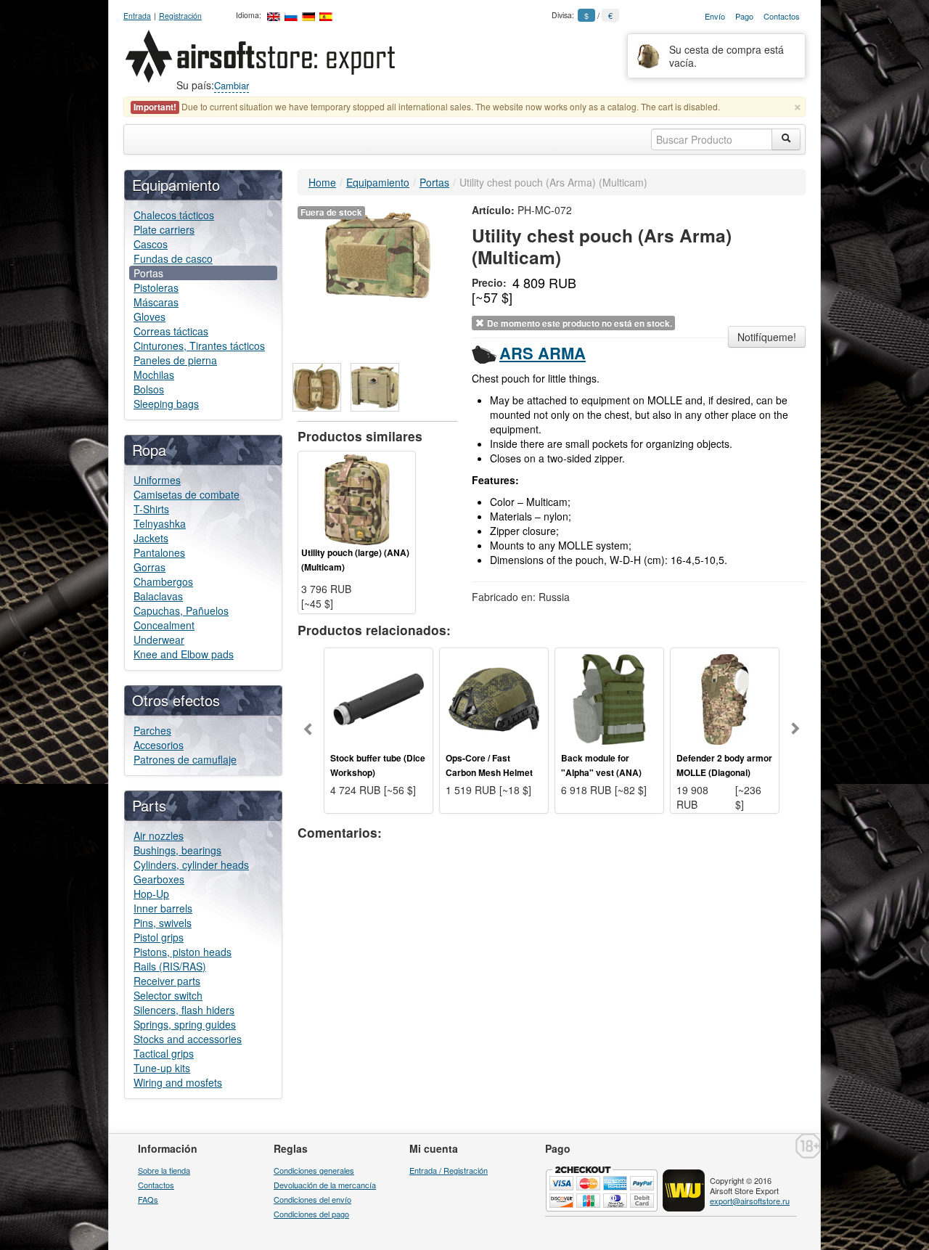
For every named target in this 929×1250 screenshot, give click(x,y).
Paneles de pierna (175, 360)
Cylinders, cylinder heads (191, 864)
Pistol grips (159, 937)
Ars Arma (542, 352)
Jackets (151, 538)
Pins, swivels (163, 922)
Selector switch (168, 995)
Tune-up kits (162, 1068)
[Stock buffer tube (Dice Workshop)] (378, 697)
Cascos (151, 244)
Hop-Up (151, 893)
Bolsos (149, 389)
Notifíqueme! (766, 337)
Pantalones (159, 552)
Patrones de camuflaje (185, 759)
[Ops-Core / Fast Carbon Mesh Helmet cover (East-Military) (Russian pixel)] (494, 697)
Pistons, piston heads (183, 951)
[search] (786, 139)
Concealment (164, 625)
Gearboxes (159, 879)
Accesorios (159, 745)
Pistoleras (156, 287)
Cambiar (231, 85)
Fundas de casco (173, 258)
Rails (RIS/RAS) (170, 966)
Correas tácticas (171, 331)
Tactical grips (164, 1053)
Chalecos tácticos (174, 215)
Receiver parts (167, 980)
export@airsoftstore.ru (750, 1200)
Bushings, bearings (177, 850)
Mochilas (154, 374)
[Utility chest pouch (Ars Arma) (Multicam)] (377, 253)
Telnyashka (160, 523)
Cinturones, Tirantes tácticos (199, 345)
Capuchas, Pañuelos (181, 610)
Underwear (159, 639)
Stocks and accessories (188, 1039)
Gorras (149, 567)
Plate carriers (164, 229)
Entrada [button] (137, 15)
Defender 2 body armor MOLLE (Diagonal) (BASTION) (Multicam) (724, 772)
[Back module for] (609, 697)
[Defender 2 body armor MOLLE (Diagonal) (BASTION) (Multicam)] (724, 697)
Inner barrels (163, 908)
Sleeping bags (166, 403)
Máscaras (156, 302)
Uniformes (157, 480)
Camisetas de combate (187, 494)
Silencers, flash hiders (184, 1009)
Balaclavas (158, 596)
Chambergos (163, 581)
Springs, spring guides (185, 1024)
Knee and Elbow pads (184, 654)
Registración (180, 15)
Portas (148, 273)
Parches (152, 730)
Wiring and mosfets (178, 1082)
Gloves (149, 316)
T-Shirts (151, 509)
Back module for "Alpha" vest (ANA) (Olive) (601, 772)
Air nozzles (159, 835)
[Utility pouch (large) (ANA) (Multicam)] (356, 498)
